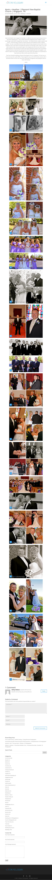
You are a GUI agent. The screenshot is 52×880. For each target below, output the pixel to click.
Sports (6, 816)
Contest (6, 771)
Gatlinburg (7, 783)
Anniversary (7, 758)
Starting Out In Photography (11, 818)
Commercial (7, 767)
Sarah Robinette (9, 13)
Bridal (6, 762)
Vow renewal (8, 825)
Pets (6, 802)
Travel (6, 823)
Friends (6, 781)
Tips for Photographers (10, 820)
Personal (7, 800)
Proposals (7, 808)
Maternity (7, 791)
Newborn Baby (8, 796)
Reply (43, 691)
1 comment (28, 13)
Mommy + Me (8, 794)
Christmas (7, 765)
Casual (6, 763)
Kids (6, 789)
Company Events (8, 769)
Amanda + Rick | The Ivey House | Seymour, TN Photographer (18, 743)
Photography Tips (9, 804)
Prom (6, 806)
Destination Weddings (10, 775)
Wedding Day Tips (9, 827)
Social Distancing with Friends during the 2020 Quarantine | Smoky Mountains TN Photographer (25, 741)
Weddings (23, 13)
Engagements (8, 777)
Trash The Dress (8, 821)
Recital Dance (8, 810)
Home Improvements (9, 785)
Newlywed (7, 798)
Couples (7, 773)
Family (6, 779)
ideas (6, 787)
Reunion (7, 812)
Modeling (7, 792)
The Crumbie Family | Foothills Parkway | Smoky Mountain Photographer (20, 739)
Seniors (6, 814)
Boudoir (7, 760)
